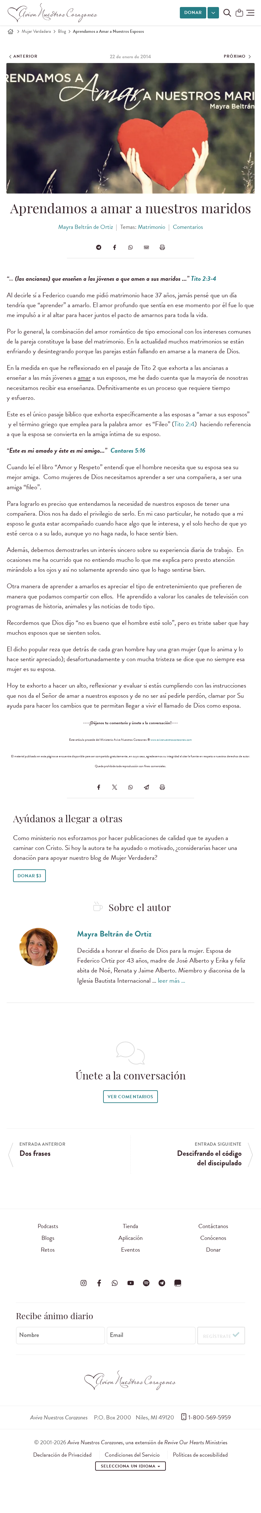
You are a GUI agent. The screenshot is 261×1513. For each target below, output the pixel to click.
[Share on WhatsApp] (130, 247)
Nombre (29, 1335)
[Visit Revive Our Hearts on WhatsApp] (115, 1283)
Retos (48, 1249)
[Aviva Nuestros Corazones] (53, 12)
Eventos (130, 1249)
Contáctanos (213, 1226)
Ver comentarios (130, 1096)
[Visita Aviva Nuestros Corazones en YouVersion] (178, 1283)
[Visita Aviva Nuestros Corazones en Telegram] (162, 1283)
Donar (193, 12)
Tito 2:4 (184, 424)
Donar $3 (29, 876)
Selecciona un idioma (129, 1466)
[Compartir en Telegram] (99, 247)
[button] (250, 13)
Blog (62, 31)
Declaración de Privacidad (62, 1455)
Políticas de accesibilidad (200, 1455)
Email (116, 1335)
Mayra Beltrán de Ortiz (85, 226)
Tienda (130, 1226)
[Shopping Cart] (239, 13)
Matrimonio (151, 226)
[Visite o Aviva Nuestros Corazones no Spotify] (146, 1283)
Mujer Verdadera (36, 31)
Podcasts (48, 1226)
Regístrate (217, 1336)
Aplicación (130, 1237)
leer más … (171, 980)
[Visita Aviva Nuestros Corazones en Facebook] (99, 1283)
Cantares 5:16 (127, 450)
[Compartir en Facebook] (115, 247)
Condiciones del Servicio (132, 1455)
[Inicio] (10, 31)
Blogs (47, 1237)
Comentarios (188, 226)
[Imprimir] (162, 247)
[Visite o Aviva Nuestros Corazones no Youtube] (130, 1283)
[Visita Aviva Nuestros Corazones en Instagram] (83, 1283)
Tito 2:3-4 (203, 278)
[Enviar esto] (146, 247)
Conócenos (213, 1237)
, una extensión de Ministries (147, 1442)
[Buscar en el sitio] (227, 13)
